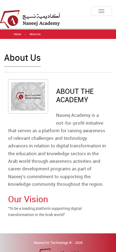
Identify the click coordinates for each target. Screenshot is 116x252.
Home (17, 34)
